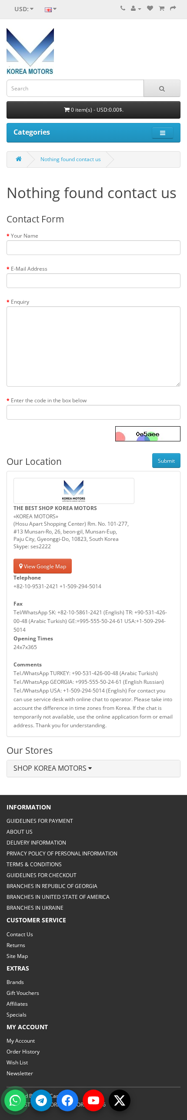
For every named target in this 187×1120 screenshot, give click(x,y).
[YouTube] (93, 1100)
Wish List (17, 1062)
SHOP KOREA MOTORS (50, 768)
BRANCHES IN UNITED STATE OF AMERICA (58, 897)
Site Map (17, 956)
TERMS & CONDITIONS (34, 864)
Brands (15, 982)
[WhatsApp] (15, 1100)
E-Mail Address (29, 268)
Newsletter (20, 1073)
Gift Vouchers (23, 993)
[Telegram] (41, 1100)
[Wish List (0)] (150, 8)
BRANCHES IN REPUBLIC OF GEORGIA (52, 886)
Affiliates (17, 1003)
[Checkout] (173, 8)
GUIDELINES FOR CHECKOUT (42, 875)
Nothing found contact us (70, 159)
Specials (17, 1014)
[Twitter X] (119, 1100)
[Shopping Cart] (161, 8)
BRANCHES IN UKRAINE (35, 907)
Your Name (24, 235)
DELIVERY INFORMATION (36, 842)
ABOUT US (20, 831)
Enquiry (20, 301)
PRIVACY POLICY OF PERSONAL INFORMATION (62, 853)
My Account (21, 1040)
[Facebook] (67, 1100)
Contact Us (20, 934)
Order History (23, 1051)
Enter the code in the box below (49, 400)
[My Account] (136, 8)
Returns (16, 945)
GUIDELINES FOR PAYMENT (40, 821)
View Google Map (44, 566)
